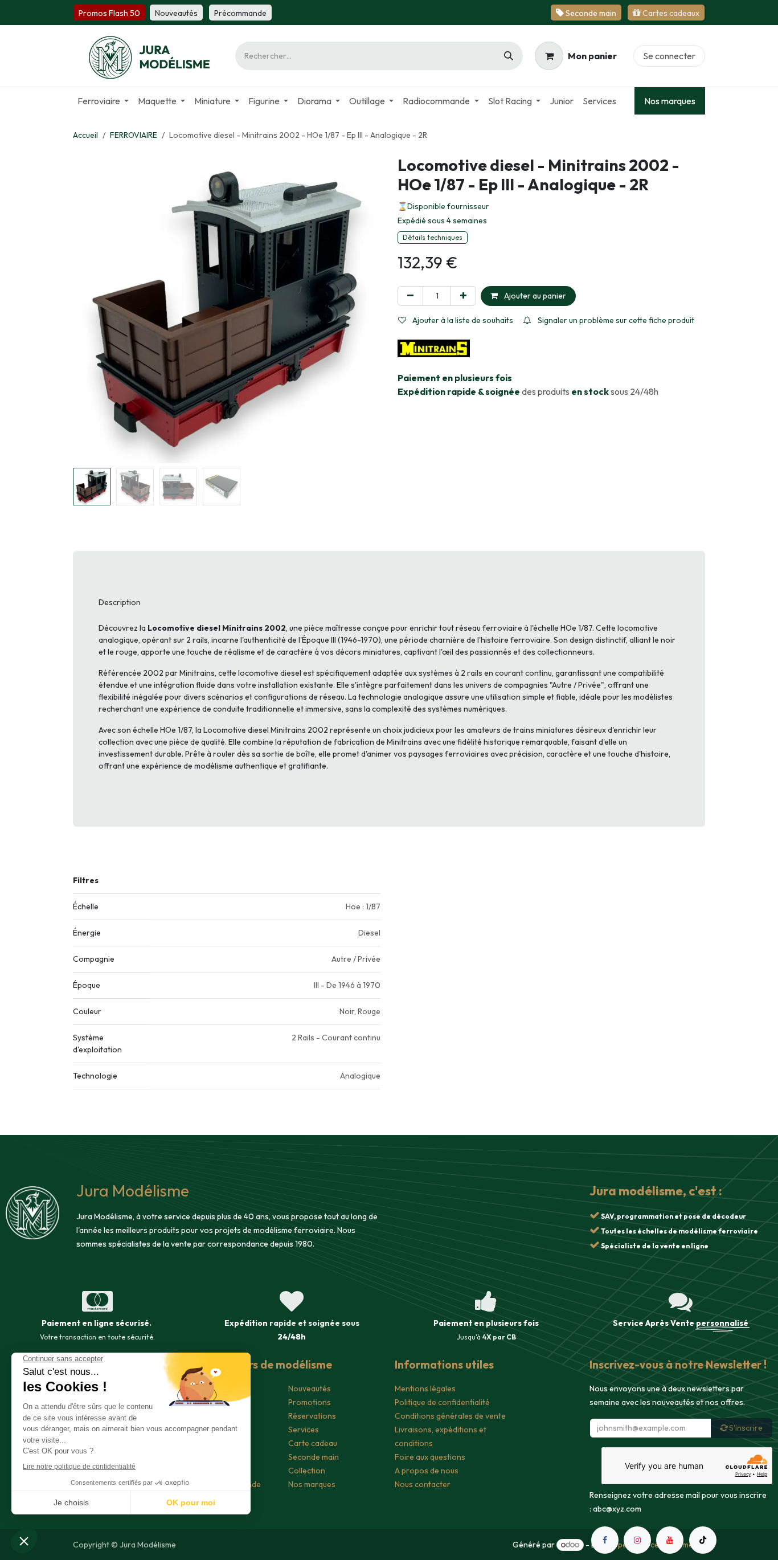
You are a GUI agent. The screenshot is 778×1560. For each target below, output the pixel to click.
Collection (306, 1470)
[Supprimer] (410, 296)
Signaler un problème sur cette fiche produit (615, 320)
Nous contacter (423, 1484)
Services (303, 1429)
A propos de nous (426, 1470)
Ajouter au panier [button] (534, 296)
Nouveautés (309, 1388)
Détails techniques (432, 237)
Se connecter (669, 56)
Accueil (85, 135)
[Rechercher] (508, 56)
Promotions (309, 1402)
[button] (88, 309)
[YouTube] (669, 1540)
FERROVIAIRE (133, 135)
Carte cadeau (312, 1443)
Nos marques (669, 101)
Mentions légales (425, 1388)
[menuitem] (103, 100)
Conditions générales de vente (450, 1416)
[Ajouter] (463, 296)
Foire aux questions (430, 1457)
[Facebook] (605, 1540)
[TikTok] (702, 1540)
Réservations (312, 1416)
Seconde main (313, 1457)
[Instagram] (637, 1540)
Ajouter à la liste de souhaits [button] (462, 320)
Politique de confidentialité (442, 1402)
